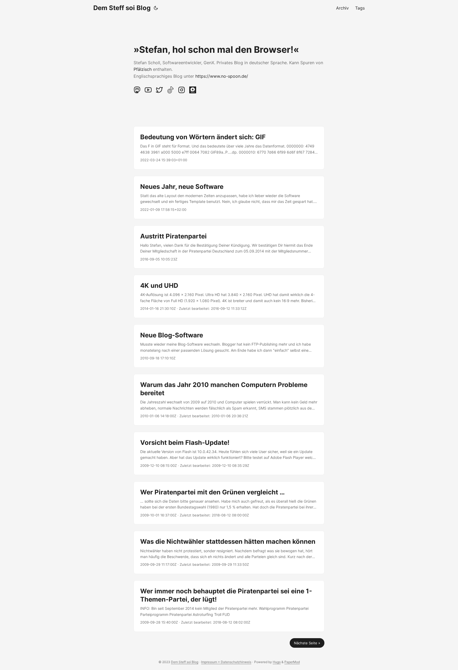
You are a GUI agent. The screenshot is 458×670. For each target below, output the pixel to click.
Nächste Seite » (307, 643)
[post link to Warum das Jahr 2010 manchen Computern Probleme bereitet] (229, 399)
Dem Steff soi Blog (122, 8)
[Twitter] (160, 92)
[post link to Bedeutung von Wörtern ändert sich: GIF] (229, 148)
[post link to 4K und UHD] (229, 296)
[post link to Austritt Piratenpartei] (229, 247)
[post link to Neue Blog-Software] (229, 346)
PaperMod (292, 662)
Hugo (277, 662)
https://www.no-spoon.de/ (221, 76)
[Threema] (192, 92)
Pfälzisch (143, 69)
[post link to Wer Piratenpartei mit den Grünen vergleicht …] (229, 503)
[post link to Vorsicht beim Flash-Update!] (229, 453)
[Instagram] (182, 92)
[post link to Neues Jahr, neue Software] (229, 197)
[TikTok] (171, 92)
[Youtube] (149, 92)
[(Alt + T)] (156, 8)
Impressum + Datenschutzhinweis (226, 662)
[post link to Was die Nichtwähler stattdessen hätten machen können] (229, 552)
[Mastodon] (138, 92)
